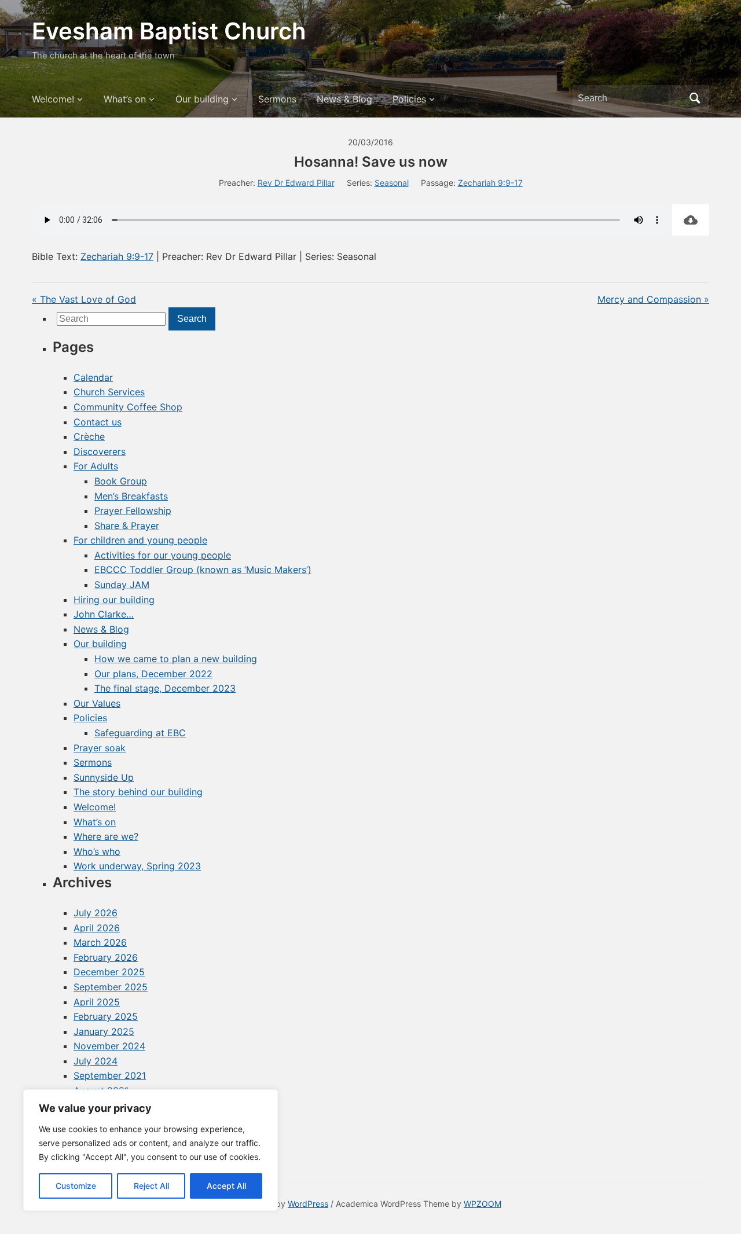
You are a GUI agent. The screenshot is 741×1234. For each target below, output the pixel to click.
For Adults (96, 466)
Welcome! (53, 99)
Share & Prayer (126, 525)
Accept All (226, 1186)
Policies (409, 99)
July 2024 (96, 1061)
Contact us (98, 422)
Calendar (93, 377)
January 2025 (104, 1031)
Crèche (89, 436)
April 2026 (97, 928)
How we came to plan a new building (175, 658)
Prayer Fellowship (132, 510)
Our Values (97, 703)
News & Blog (344, 99)
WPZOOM (482, 1204)
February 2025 (106, 1016)
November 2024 (109, 1046)
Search (694, 98)
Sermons (277, 99)
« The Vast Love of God (84, 299)
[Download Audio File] (690, 220)
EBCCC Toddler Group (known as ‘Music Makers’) (202, 569)
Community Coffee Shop (128, 407)
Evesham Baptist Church (169, 31)
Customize (76, 1186)
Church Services (109, 392)
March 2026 (100, 942)
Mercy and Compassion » (653, 299)
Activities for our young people (162, 555)
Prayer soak (100, 748)
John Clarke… (104, 614)
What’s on (125, 99)
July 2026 (96, 913)
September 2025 (111, 987)
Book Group (120, 481)
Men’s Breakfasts (131, 496)
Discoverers (100, 451)
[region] (150, 1150)
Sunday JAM (121, 584)
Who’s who (97, 851)
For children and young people (140, 540)
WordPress (308, 1204)
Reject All (151, 1186)
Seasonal (392, 183)
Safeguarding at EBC (140, 733)
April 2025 (97, 1002)
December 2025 (109, 972)
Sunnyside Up (104, 777)
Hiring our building (114, 599)
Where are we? (106, 836)
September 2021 (110, 1075)
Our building (202, 99)
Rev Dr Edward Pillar (296, 183)
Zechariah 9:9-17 (490, 183)
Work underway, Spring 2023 (137, 866)
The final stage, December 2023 (165, 688)
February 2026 (106, 957)
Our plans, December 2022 (153, 674)
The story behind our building (138, 792)
